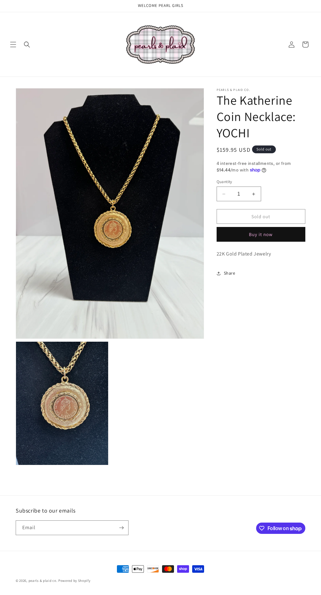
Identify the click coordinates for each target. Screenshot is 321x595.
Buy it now (261, 234)
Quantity (224, 181)
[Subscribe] (121, 527)
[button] (13, 44)
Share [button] (229, 273)
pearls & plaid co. (43, 580)
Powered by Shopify (74, 580)
